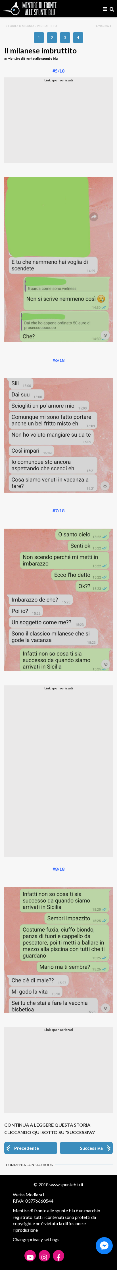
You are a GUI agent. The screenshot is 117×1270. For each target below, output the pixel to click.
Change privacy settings (36, 1239)
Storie (11, 25)
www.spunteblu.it (66, 1184)
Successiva (91, 1148)
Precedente (26, 1148)
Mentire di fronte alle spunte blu (32, 58)
